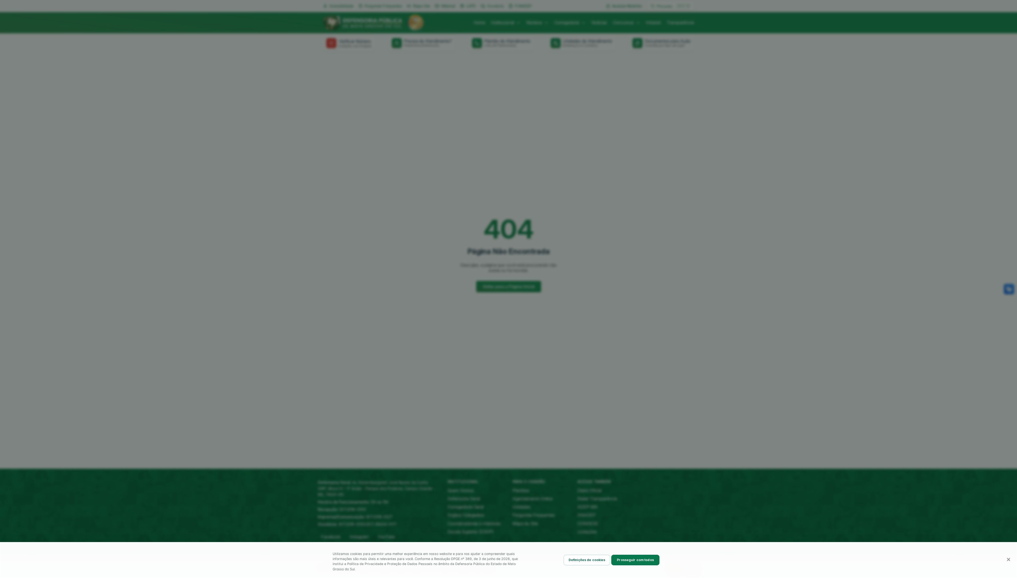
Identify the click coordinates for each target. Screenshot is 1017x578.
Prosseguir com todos (635, 560)
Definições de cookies (587, 560)
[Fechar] (1008, 559)
